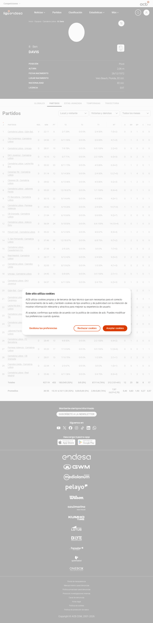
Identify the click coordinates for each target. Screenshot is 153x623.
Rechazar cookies (87, 328)
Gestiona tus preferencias (43, 328)
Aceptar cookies (115, 328)
